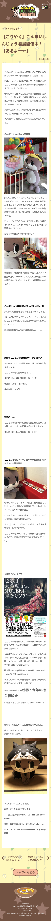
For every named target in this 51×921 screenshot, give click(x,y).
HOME (5, 28)
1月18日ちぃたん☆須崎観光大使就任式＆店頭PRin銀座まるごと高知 (36, 858)
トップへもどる (25, 872)
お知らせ (14, 28)
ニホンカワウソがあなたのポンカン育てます (14, 858)
